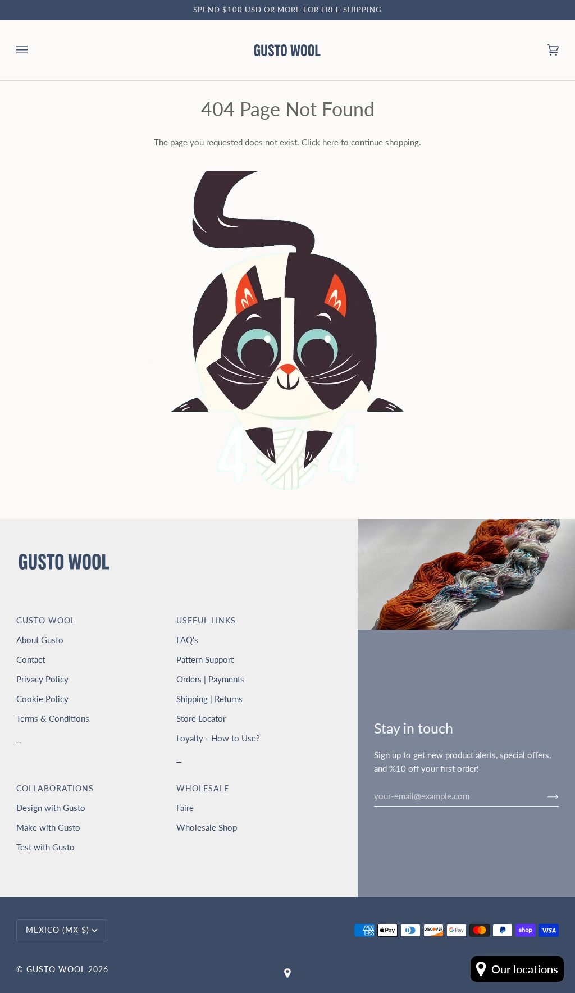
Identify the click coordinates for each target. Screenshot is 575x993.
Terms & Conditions (52, 718)
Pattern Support (205, 659)
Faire (185, 808)
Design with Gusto (50, 808)
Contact (30, 659)
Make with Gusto (48, 827)
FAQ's (187, 640)
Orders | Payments (210, 679)
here (330, 142)
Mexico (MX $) (57, 930)
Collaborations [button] (55, 788)
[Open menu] (33, 50)
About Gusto (39, 640)
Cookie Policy (42, 699)
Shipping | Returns (209, 699)
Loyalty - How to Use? (218, 738)
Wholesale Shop (206, 827)
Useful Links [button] (206, 620)
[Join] (544, 796)
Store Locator (201, 718)
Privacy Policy (42, 679)
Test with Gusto (45, 847)
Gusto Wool (55, 969)
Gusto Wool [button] (45, 620)
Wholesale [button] (202, 788)
